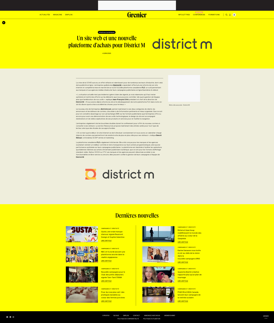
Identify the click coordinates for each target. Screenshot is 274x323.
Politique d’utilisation (151, 318)
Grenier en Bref (169, 315)
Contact (136, 315)
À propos (106, 315)
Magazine (57, 15)
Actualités (45, 15)
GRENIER (266, 316)
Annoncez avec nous (152, 315)
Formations (214, 15)
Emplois (68, 15)
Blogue (116, 315)
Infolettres (184, 15)
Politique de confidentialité (128, 318)
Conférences (199, 15)
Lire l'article (106, 240)
